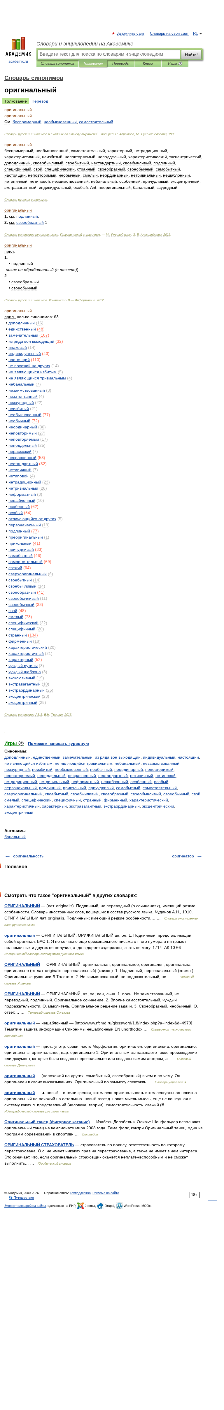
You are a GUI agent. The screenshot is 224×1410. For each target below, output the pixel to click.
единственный (46, 757)
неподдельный (51, 775)
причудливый (101, 787)
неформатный (85, 781)
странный (92, 800)
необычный (101, 769)
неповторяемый (19, 775)
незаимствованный (161, 763)
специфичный (67, 800)
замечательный (77, 757)
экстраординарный (122, 806)
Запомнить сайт (130, 33)
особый (161, 781)
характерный (54, 806)
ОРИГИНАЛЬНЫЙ (22, 905)
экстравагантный (85, 806)
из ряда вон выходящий (118, 757)
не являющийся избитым (28, 763)
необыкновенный (71, 769)
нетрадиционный (20, 781)
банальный (15, 836)
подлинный (50, 787)
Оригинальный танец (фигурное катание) (47, 1121)
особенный (141, 781)
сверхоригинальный (23, 794)
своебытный (56, 794)
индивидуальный (159, 757)
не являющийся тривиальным (83, 763)
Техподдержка (80, 1193)
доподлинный (17, 757)
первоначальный (20, 787)
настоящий (188, 757)
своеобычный (176, 794)
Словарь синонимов (57, 63)
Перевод (40, 101)
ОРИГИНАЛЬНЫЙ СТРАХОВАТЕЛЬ (39, 1144)
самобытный (128, 787)
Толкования (93, 63)
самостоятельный (160, 787)
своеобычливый (146, 794)
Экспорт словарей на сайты (25, 1205)
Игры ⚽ (175, 63)
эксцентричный (18, 812)
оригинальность (28, 856)
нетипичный (141, 775)
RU (195, 33)
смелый (11, 800)
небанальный (128, 763)
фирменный (115, 800)
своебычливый (85, 794)
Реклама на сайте (105, 1193)
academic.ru (18, 61)
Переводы (121, 63)
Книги (148, 63)
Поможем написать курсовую (58, 743)
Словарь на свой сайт (169, 33)
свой (196, 794)
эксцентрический (158, 806)
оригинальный (19, 935)
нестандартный (113, 775)
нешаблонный (114, 781)
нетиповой (165, 775)
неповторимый (159, 769)
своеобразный (114, 794)
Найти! (191, 54)
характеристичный (22, 806)
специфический (37, 800)
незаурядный (17, 769)
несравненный (82, 775)
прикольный (74, 787)
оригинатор (183, 856)
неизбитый (42, 769)
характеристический (149, 800)
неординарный (128, 769)
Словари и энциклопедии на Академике (84, 44)
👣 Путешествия (21, 1197)
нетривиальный (54, 781)
